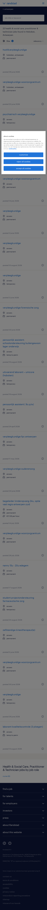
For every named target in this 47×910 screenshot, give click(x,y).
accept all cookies (23, 168)
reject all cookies (23, 162)
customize (23, 155)
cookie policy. (13, 148)
